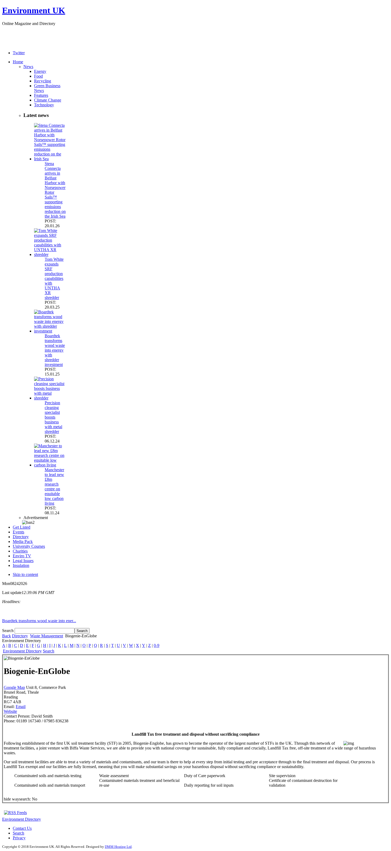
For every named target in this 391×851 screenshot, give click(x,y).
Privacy (19, 838)
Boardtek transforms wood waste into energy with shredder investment (55, 350)
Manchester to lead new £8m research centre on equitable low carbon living (54, 486)
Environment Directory (22, 651)
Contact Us (22, 828)
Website (10, 711)
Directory (20, 636)
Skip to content (25, 574)
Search (8, 630)
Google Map (14, 687)
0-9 (156, 645)
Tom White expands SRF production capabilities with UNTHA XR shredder (54, 278)
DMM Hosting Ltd (118, 847)
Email (21, 706)
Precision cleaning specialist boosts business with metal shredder (53, 417)
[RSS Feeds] (15, 812)
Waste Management (46, 636)
